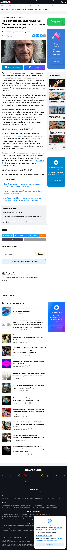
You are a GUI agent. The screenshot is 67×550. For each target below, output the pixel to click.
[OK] (56, 475)
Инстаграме (18, 136)
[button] (33, 35)
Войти (41, 254)
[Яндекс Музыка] (41, 475)
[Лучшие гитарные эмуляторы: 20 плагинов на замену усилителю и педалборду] (57, 125)
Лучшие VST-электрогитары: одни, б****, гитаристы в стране (55, 146)
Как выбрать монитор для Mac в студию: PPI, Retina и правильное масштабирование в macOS (29, 424)
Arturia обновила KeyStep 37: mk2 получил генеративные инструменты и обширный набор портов (28, 411)
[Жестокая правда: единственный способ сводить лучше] (6, 363)
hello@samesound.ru (38, 481)
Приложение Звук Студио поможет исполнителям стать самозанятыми (22, 216)
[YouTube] (25, 475)
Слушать (56, 61)
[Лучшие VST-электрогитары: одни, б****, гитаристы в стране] (57, 139)
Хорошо (50, 544)
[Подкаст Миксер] (48, 475)
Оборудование (17, 329)
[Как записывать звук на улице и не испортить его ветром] (6, 311)
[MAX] (18, 475)
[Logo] (5, 2)
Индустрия (5, 17)
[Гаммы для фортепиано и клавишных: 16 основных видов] (57, 96)
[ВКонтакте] (10, 475)
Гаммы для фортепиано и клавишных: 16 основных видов (56, 103)
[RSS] (64, 475)
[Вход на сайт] (62, 2)
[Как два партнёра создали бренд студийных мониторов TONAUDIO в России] (6, 437)
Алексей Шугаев (12, 17)
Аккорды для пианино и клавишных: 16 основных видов (56, 89)
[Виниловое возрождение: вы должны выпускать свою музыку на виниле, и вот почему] (6, 338)
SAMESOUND (17, 537)
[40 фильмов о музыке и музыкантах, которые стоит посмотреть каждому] (57, 110)
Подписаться (56, 180)
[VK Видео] (33, 475)
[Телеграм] (2, 475)
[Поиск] (65, 2)
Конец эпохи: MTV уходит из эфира (12, 212)
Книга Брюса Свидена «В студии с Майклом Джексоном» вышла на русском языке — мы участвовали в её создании (29, 350)
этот (8, 540)
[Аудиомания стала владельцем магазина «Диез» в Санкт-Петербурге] (6, 388)
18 (27, 403)
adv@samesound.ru (36, 483)
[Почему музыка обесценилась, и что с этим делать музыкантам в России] (6, 400)
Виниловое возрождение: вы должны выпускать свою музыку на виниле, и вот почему (28, 337)
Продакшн (15, 313)
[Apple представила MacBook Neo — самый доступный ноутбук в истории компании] (6, 375)
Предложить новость (56, 21)
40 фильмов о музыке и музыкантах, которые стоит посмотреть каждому (55, 116)
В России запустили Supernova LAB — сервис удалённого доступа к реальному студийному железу (28, 449)
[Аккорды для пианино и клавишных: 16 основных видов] (57, 83)
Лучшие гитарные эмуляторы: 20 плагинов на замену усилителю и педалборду (56, 131)
